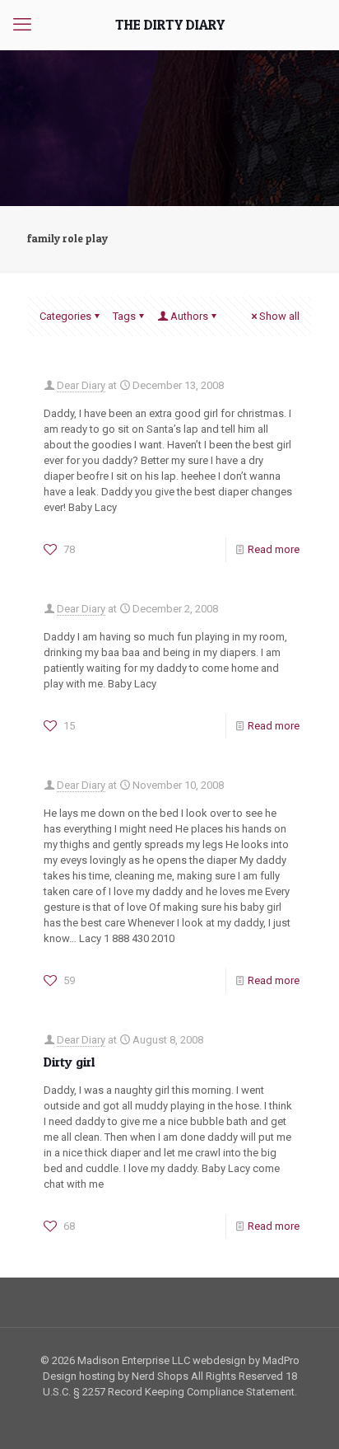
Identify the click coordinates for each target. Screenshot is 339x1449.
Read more (274, 549)
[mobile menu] (22, 25)
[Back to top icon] (305, 1415)
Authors (189, 316)
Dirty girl (69, 1061)
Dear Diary (81, 385)
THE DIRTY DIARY (170, 24)
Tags (124, 316)
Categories (65, 316)
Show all (279, 316)
